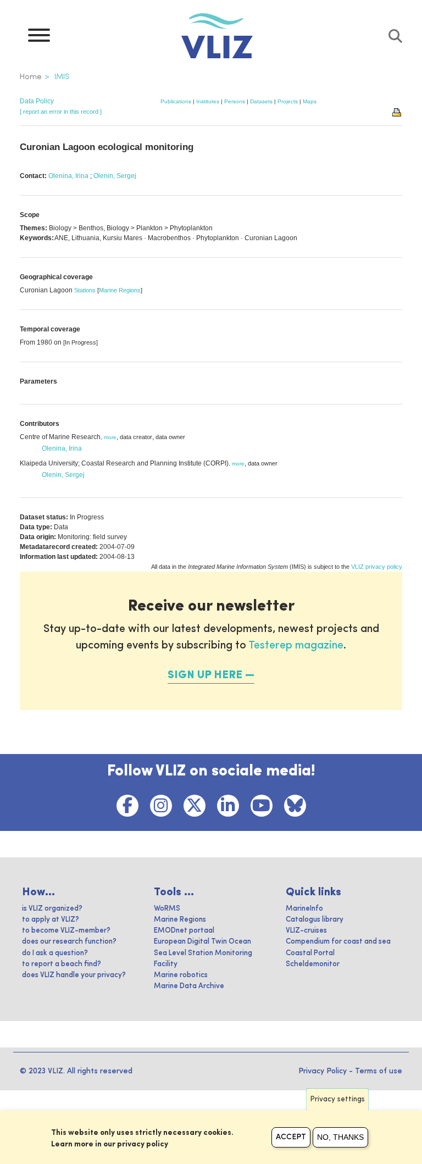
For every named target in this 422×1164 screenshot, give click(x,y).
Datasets (261, 101)
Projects (287, 101)
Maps (309, 101)
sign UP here (205, 675)
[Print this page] (397, 112)
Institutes (207, 101)
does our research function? (69, 941)
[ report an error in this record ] (61, 111)
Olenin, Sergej (114, 176)
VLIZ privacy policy (376, 566)
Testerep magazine (295, 645)
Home (31, 77)
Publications (175, 101)
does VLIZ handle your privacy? (74, 975)
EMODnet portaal (184, 930)
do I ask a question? (55, 953)
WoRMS (167, 908)
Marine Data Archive (189, 986)
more (110, 437)
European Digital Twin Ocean (202, 941)
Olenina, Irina (68, 176)
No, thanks (340, 1137)
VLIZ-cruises (306, 930)
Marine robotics (181, 975)
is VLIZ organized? (52, 908)
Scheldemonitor (313, 964)
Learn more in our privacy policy (109, 1144)
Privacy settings (337, 1099)
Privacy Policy (322, 1071)
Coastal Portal (310, 953)
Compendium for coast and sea (338, 941)
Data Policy (37, 101)
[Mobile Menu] (39, 38)
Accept (291, 1137)
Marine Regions (120, 290)
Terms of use (378, 1071)
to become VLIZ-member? (66, 930)
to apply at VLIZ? (50, 919)
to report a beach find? (61, 964)
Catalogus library (314, 919)
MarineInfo (304, 908)
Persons (234, 101)
